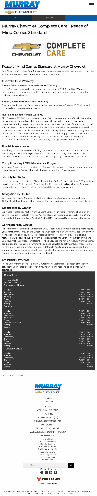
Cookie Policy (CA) (47, 417)
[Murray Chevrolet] (22, 7)
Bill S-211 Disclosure (47, 428)
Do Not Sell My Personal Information (74, 491)
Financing (47, 414)
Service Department (47, 455)
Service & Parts (47, 449)
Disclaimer (47, 425)
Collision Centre (47, 410)
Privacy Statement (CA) (47, 421)
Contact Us (9, 491)
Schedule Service (47, 452)
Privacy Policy (38, 491)
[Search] (71, 465)
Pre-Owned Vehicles (47, 441)
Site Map (51, 491)
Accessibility (23, 491)
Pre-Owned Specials (47, 446)
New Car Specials (47, 444)
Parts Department (47, 457)
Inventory (47, 436)
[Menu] (91, 5)
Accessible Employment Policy (47, 432)
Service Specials (47, 460)
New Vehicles (47, 439)
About (47, 407)
